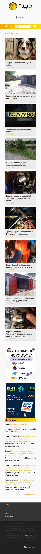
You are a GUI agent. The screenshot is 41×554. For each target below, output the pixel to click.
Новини (7, 510)
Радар (24, 6)
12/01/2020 (11, 67)
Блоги (6, 513)
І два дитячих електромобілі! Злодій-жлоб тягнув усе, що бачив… (18, 198)
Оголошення (9, 516)
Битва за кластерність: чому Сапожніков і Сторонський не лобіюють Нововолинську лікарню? (20, 439)
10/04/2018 (11, 134)
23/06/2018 (11, 101)
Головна (10, 33)
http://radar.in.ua (29, 535)
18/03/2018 (11, 167)
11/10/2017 (11, 303)
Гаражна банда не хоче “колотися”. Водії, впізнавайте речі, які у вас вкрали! (19, 334)
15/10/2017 (11, 203)
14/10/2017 (11, 270)
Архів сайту (21, 17)
